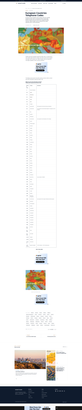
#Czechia (52, 314)
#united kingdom (47, 325)
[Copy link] (55, 329)
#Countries (40, 314)
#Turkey (38, 325)
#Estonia (38, 316)
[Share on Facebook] (50, 329)
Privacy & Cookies (44, 392)
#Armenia (36, 312)
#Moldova (50, 319)
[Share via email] (54, 329)
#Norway (42, 321)
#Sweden (53, 323)
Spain (31, 101)
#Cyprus (48, 314)
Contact (43, 397)
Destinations (40, 3)
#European (42, 316)
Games (55, 3)
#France (50, 316)
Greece (31, 92)
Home (26, 8)
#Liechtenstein (32, 319)
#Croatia (44, 314)
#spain (49, 323)
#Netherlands (37, 321)
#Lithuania (37, 319)
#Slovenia (45, 323)
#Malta (47, 319)
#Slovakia (40, 323)
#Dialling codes (33, 316)
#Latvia (27, 319)
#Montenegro (32, 321)
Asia (30, 8)
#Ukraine (41, 325)
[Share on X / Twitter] (48, 329)
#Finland (46, 316)
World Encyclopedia (34, 3)
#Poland (46, 321)
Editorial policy (44, 394)
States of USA (45, 3)
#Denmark (27, 316)
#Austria (41, 312)
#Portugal (50, 321)
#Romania (27, 323)
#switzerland (28, 325)
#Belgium (49, 312)
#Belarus (45, 312)
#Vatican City (53, 325)
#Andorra (32, 312)
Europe (29, 8)
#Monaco (27, 321)
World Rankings (50, 3)
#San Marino (32, 323)
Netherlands (32, 94)
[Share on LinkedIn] (52, 329)
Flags (29, 394)
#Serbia (37, 323)
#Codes (36, 314)
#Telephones (33, 325)
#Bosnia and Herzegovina (29, 314)
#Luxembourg (42, 319)
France (31, 99)
